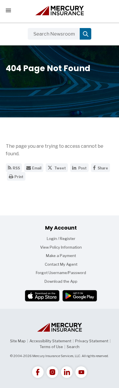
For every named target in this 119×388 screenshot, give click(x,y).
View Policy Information (61, 247)
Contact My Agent (61, 264)
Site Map (18, 341)
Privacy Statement (91, 341)
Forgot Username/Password (61, 272)
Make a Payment (61, 255)
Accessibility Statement (50, 341)
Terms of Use (51, 346)
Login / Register (61, 238)
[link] (38, 372)
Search (73, 346)
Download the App (60, 281)
